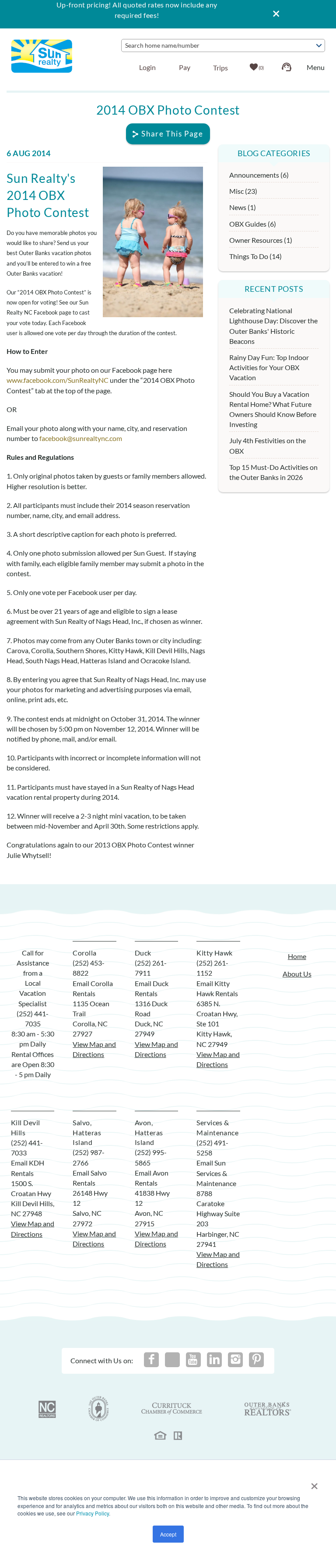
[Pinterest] (256, 1359)
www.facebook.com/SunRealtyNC (57, 380)
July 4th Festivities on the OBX (267, 445)
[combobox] (223, 45)
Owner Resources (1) (260, 240)
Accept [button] (168, 1534)
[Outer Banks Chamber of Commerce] (98, 1409)
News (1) (242, 207)
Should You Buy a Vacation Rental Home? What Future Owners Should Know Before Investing (272, 409)
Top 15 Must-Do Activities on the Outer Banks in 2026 (273, 472)
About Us (297, 974)
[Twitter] (172, 1359)
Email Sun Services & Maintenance (216, 1172)
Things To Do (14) (255, 256)
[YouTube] (193, 1359)
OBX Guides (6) (252, 224)
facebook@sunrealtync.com (80, 438)
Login (147, 67)
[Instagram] (235, 1359)
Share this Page (172, 133)
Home (297, 956)
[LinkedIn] (214, 1359)
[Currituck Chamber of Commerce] (172, 1409)
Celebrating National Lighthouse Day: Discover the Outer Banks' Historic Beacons (273, 325)
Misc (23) (243, 191)
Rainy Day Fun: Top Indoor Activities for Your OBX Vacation (269, 367)
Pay (184, 67)
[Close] (273, 14)
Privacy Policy (92, 1513)
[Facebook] (151, 1359)
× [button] (314, 1483)
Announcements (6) (259, 175)
